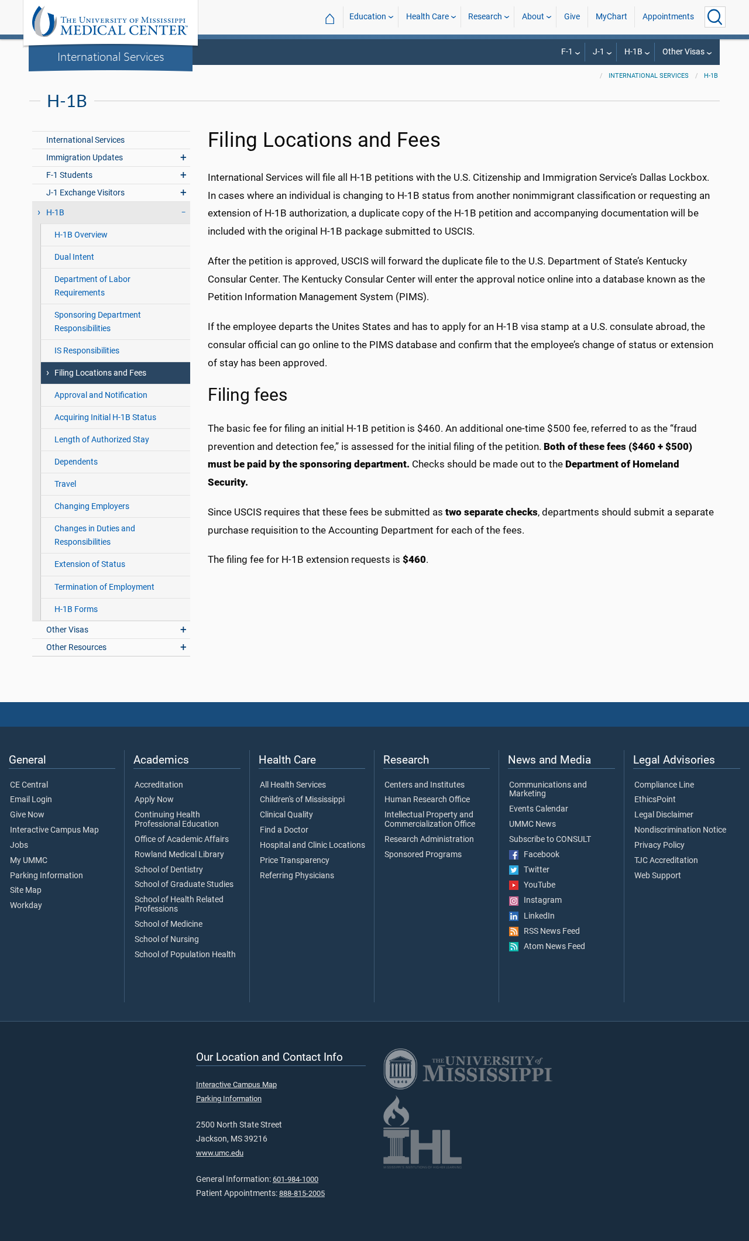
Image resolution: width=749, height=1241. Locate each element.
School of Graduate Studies (184, 884)
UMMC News (532, 824)
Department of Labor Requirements (92, 286)
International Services (110, 56)
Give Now (27, 815)
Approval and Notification (100, 395)
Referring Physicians (297, 876)
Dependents (76, 462)
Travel (65, 484)
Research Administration (429, 839)
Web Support (657, 876)
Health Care (427, 17)
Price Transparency (294, 860)
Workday (26, 905)
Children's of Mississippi (302, 800)
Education (367, 17)
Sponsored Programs (423, 855)
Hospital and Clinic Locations (312, 845)
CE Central (29, 785)
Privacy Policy (659, 845)
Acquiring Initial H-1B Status (105, 417)
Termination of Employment (104, 587)
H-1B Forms (76, 609)
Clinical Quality (286, 815)
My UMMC (28, 860)
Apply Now (154, 800)
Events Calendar (538, 809)
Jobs (19, 845)
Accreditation (159, 785)
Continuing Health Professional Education (177, 819)
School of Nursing (167, 939)
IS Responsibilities (86, 351)
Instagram (540, 900)
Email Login (31, 800)
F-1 (567, 52)
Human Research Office (427, 800)
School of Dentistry (169, 870)
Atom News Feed (551, 946)
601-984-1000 (295, 1179)
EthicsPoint (655, 800)
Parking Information (46, 876)
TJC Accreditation (666, 860)
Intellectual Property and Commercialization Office (429, 819)
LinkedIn (536, 916)
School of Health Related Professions (179, 904)
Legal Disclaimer (663, 815)
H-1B (633, 52)
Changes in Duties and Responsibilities (94, 535)
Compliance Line (664, 785)
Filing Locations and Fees (100, 373)
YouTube (536, 885)
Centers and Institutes (424, 785)
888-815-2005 (302, 1193)
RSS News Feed (549, 931)
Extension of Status (89, 564)
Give (572, 17)
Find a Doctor (284, 830)
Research (485, 17)
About (533, 17)
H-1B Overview (81, 235)
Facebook (538, 855)
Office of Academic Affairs (182, 839)
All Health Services (293, 785)
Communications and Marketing (548, 790)
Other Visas (683, 52)
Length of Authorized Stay (101, 440)
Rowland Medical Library (179, 855)
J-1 (598, 52)
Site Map (26, 890)
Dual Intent (74, 257)
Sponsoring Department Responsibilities (97, 322)
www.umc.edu (219, 1153)
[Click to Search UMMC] (715, 16)
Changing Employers (91, 506)
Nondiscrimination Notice (680, 830)
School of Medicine (168, 924)
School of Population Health (185, 955)
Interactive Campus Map (54, 830)
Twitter (533, 870)
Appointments (668, 17)
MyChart (611, 17)
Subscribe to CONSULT (550, 839)
